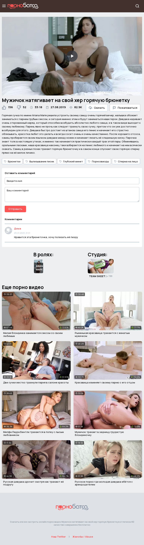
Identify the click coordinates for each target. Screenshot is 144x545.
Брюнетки (14, 161)
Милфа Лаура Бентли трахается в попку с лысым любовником (33, 433)
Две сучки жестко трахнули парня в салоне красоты (36, 382)
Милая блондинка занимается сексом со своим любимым (33, 334)
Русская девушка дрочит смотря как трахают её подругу (33, 483)
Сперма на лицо (128, 161)
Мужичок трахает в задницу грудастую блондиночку (99, 433)
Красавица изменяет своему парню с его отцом (105, 382)
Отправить (15, 209)
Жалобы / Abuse (83, 536)
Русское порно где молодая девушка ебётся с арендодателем (104, 483)
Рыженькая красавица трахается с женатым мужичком (102, 334)
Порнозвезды (100, 161)
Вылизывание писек (41, 161)
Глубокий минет (73, 161)
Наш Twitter (58, 536)
